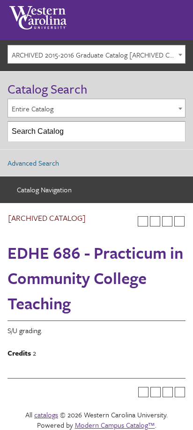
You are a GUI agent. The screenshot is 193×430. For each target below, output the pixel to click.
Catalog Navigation (44, 189)
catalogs (46, 414)
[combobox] (96, 54)
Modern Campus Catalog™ (115, 425)
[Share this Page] (155, 221)
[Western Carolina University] (38, 14)
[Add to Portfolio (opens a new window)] (143, 221)
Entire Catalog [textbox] (32, 108)
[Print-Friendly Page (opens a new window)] (167, 221)
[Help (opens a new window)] (179, 221)
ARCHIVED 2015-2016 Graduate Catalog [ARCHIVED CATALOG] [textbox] (98, 55)
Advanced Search (33, 163)
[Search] (176, 131)
